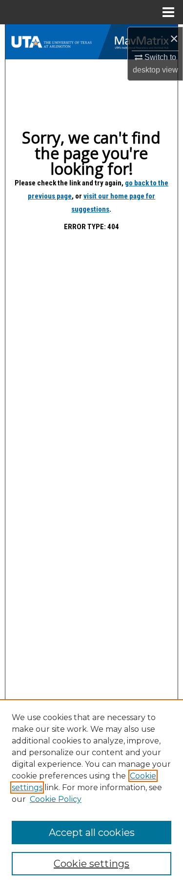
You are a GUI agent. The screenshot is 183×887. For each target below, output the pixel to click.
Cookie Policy (55, 799)
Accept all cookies (92, 832)
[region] (91, 793)
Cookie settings (91, 863)
